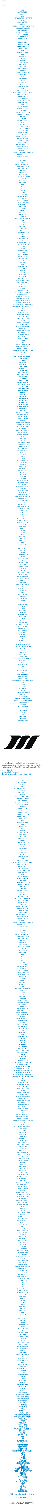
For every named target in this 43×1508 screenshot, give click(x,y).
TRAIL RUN (22, 641)
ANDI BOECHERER (23, 36)
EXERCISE (22, 206)
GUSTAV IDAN (22, 258)
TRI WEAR (22, 653)
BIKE (22, 76)
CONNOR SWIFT (22, 154)
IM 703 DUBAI (22, 278)
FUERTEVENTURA (23, 244)
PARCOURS (23, 479)
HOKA (23, 268)
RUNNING (23, 547)
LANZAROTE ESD (22, 372)
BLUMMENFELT (23, 86)
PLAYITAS (23, 489)
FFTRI (23, 222)
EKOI (22, 188)
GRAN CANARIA (23, 254)
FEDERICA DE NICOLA (22, 218)
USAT (23, 683)
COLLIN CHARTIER (22, 148)
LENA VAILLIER (23, 386)
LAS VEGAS (23, 378)
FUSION (22, 246)
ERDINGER (22, 198)
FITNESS (23, 228)
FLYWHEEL (22, 234)
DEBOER (23, 178)
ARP (22, 54)
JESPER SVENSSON (22, 318)
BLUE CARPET (23, 84)
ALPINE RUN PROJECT (22, 32)
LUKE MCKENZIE (22, 408)
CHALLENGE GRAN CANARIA (22, 128)
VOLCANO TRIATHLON (22, 699)
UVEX (23, 687)
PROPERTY (23, 503)
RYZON (22, 551)
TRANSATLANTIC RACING (22, 647)
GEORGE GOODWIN (23, 248)
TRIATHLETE (22, 655)
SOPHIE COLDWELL (22, 591)
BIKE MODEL (22, 78)
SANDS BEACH (23, 567)
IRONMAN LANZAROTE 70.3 (23, 300)
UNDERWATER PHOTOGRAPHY (22, 681)
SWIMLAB (23, 609)
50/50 (23, 20)
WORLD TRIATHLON (23, 711)
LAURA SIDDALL (22, 382)
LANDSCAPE (23, 366)
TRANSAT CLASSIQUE (22, 645)
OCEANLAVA (23, 463)
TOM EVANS (23, 637)
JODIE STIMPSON (23, 322)
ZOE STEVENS (23, 721)
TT (23, 669)
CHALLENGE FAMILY (23, 126)
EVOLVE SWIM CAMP (23, 202)
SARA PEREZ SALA (22, 573)
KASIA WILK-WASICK (23, 346)
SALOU (22, 561)
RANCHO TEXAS (22, 523)
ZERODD (23, 719)
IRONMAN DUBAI (22, 294)
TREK (23, 651)
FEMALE (23, 220)
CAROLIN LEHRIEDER (23, 120)
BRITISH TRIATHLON (23, 100)
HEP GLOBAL (22, 266)
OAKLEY (23, 457)
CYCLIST (23, 162)
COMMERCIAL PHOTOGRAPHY (22, 152)
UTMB (23, 685)
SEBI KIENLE (23, 583)
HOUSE (22, 270)
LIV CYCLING (22, 400)
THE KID (23, 621)
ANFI (22, 40)
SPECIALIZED (22, 595)
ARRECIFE (22, 56)
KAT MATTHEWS (22, 348)
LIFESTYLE (22, 392)
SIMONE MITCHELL (22, 585)
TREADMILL (23, 649)
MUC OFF (23, 439)
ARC (22, 50)
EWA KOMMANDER (22, 204)
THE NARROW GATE (23, 625)
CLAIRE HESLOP (22, 138)
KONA (23, 352)
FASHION (23, 216)
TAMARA (23, 619)
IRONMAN (23, 288)
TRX (22, 667)
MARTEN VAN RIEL (22, 427)
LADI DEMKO (22, 364)
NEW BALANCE (23, 445)
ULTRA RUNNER (22, 675)
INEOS (23, 284)
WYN (22, 715)
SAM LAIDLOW (23, 563)
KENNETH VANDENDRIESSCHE (22, 350)
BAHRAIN (23, 66)
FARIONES (22, 214)
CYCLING (23, 160)
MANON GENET (23, 418)
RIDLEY (22, 529)
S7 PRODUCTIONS (23, 555)
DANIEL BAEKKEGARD (22, 164)
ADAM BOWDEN (23, 22)
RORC (23, 535)
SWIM (23, 607)
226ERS (22, 14)
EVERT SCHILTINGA (22, 200)
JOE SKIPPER (22, 324)
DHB (22, 184)
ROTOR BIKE (23, 541)
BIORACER (22, 82)
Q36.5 (23, 515)
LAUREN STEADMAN (23, 384)
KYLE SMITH (23, 358)
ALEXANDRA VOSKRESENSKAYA (23, 26)
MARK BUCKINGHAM (23, 425)
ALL (23, 10)
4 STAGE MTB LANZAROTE (23, 18)
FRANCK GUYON (22, 238)
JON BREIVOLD (23, 332)
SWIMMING (22, 613)
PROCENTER (22, 499)
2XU (22, 16)
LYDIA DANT (23, 410)
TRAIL (23, 639)
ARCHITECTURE (22, 52)
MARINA (23, 421)
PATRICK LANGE (22, 481)
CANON (22, 116)
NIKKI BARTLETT (22, 451)
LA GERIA (23, 360)
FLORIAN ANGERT (23, 232)
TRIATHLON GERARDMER (22, 659)
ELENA (22, 190)
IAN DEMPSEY (23, 276)
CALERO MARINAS (23, 108)
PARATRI (23, 477)
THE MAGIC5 (22, 623)
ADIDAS (22, 24)
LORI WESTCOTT (22, 402)
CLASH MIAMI (22, 142)
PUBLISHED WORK (22, 507)
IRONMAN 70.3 (23, 290)
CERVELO (23, 124)
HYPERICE (22, 274)
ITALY (23, 308)
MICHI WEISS (22, 433)
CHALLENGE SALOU (23, 130)
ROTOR (22, 539)
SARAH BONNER (22, 577)
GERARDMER (22, 250)
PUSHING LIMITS (22, 511)
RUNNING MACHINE (22, 549)
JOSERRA (23, 340)
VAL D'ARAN (23, 689)
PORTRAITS (23, 493)
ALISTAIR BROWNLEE (23, 28)
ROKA (23, 533)
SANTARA (23, 569)
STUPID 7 (23, 601)
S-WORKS (23, 553)
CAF (22, 104)
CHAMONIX (22, 134)
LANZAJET (22, 368)
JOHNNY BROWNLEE (23, 330)
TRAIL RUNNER (23, 643)
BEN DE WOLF (23, 74)
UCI (23, 673)
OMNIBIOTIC (23, 469)
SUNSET (23, 603)
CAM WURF (23, 110)
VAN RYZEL (22, 691)
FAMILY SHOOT (23, 212)
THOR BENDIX (23, 631)
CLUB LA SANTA (22, 146)
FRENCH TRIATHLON (23, 242)
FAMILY (22, 210)
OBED (23, 459)
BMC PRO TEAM (22, 90)
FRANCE (23, 236)
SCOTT (22, 581)
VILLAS (22, 695)
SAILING (23, 557)
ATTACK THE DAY (22, 62)
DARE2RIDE (23, 170)
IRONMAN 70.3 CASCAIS (23, 292)
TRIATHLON (23, 657)
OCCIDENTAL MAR (23, 461)
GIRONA (23, 252)
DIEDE (23, 186)
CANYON (23, 118)
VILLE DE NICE (23, 697)
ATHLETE (23, 60)
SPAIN (23, 593)
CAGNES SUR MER (22, 106)
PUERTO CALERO (23, 509)
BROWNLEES (22, 102)
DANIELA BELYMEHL (23, 166)
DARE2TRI (22, 172)
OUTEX (22, 473)
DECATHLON (23, 180)
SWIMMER (22, 611)
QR (23, 517)
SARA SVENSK (23, 575)
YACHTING (22, 717)
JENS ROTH (23, 316)
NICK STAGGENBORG (23, 447)
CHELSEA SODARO (22, 136)
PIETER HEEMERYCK (23, 487)
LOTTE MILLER (23, 404)
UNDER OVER (22, 679)
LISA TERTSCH (23, 398)
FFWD (23, 224)
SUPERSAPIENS (23, 605)
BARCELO (23, 70)
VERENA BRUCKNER (23, 693)
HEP (22, 264)
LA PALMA (22, 362)
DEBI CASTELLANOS (23, 176)
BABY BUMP (23, 64)
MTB (22, 437)
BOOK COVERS (23, 96)
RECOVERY (22, 525)
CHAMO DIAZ (22, 132)
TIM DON (23, 633)
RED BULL (22, 527)
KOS (22, 354)
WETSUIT (23, 705)
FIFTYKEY (22, 226)
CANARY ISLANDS (23, 114)
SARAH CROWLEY (23, 579)
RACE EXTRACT (22, 521)
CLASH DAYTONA (22, 140)
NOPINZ (22, 453)
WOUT (23, 713)
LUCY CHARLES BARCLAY (22, 406)
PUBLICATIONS (23, 505)
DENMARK (22, 182)
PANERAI (23, 475)
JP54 (22, 342)
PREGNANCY (22, 495)
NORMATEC (23, 455)
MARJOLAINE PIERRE (23, 423)
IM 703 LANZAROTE (22, 280)
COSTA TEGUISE (22, 156)
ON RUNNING (22, 471)
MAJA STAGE (22, 416)
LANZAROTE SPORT (23, 374)
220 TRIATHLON (23, 12)
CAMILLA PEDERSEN (23, 112)
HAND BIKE (22, 262)
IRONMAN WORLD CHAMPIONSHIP (22, 306)
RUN (22, 543)
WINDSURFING (23, 707)
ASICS (23, 58)
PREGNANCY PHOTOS (22, 497)
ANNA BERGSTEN (23, 44)
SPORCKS (23, 597)
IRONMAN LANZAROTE (22, 298)
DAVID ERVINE (23, 174)
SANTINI (23, 571)
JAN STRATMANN (23, 314)
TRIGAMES (22, 661)
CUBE (23, 158)
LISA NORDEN (23, 396)
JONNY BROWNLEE (22, 334)
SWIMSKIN (22, 617)
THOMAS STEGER (23, 629)
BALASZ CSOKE (23, 68)
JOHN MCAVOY (23, 328)
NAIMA (23, 441)
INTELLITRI (22, 286)
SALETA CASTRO (22, 559)
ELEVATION (23, 194)
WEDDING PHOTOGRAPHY (23, 701)
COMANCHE (23, 150)
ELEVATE (23, 192)
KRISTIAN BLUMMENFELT (22, 356)
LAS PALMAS (22, 376)
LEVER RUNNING (22, 390)
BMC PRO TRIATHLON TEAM (22, 92)
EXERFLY (23, 208)
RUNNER (23, 545)
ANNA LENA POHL (23, 46)
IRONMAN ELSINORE (23, 296)
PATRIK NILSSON (22, 483)
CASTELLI (23, 122)
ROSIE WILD (23, 537)
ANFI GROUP (22, 42)
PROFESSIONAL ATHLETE (23, 501)
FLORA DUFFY (23, 230)
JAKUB (23, 310)
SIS (23, 587)
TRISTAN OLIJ (22, 665)
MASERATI (22, 429)
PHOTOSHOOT (23, 485)
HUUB (23, 272)
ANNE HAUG (23, 48)
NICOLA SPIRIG (23, 449)
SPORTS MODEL (22, 599)
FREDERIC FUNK (22, 240)
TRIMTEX (23, 663)
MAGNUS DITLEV (22, 414)
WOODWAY (22, 709)
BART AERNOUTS (23, 72)
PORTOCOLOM (23, 491)
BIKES (23, 80)
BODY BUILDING (22, 94)
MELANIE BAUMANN (23, 431)
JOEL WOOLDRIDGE (23, 326)
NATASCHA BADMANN (23, 443)
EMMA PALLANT (22, 196)
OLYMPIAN (22, 467)
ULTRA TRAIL (22, 677)
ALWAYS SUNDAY (22, 34)
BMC (22, 88)
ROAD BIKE (22, 531)
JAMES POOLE (23, 312)
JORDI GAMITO (23, 336)
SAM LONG (22, 565)
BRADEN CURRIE (22, 98)
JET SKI (22, 320)
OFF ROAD (22, 465)
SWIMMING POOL (23, 615)
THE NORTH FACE (23, 627)
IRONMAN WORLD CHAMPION (23, 304)
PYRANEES (22, 513)
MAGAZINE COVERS (23, 412)
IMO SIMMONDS (22, 282)
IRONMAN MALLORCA (23, 302)
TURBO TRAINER (22, 671)
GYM (22, 260)
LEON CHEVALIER (23, 388)
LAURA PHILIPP (23, 380)
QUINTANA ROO (22, 519)
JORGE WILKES (23, 338)
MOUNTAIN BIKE (22, 435)
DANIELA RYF (22, 168)
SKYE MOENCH (23, 589)
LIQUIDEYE (22, 394)
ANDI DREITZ (22, 38)
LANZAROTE (23, 370)
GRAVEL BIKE (22, 256)
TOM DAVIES (23, 635)
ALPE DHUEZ (22, 30)
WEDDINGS (23, 703)
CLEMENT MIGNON (22, 144)
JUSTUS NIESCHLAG (23, 344)
